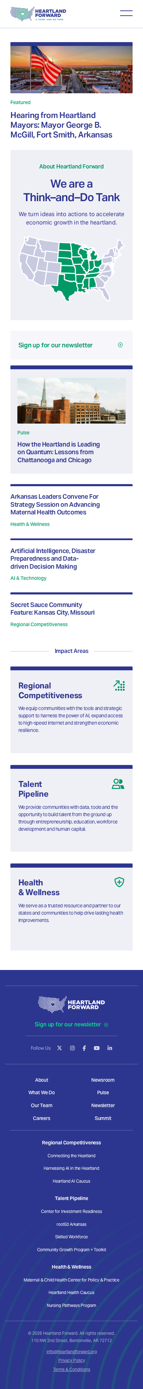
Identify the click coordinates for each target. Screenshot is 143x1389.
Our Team (41, 1105)
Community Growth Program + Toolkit (71, 1249)
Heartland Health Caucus (71, 1292)
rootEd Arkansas (71, 1224)
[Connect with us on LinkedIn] (110, 1048)
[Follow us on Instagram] (72, 1048)
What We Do (41, 1092)
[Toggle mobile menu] (126, 13)
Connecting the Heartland (71, 1155)
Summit (103, 1118)
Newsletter (103, 1105)
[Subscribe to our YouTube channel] (97, 1048)
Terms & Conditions (71, 1369)
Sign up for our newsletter (68, 1024)
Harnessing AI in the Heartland (71, 1168)
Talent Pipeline (71, 1198)
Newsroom (103, 1080)
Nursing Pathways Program (71, 1305)
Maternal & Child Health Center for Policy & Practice (71, 1280)
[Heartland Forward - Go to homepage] (38, 14)
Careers (41, 1118)
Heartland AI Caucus (71, 1181)
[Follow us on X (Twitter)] (59, 1048)
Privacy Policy (71, 1360)
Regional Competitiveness (71, 1142)
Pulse (103, 1092)
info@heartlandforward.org (72, 1351)
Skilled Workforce (71, 1236)
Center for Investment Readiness (71, 1211)
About (41, 1080)
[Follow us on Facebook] (84, 1048)
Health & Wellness (71, 1267)
